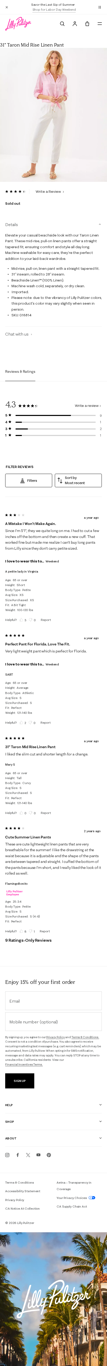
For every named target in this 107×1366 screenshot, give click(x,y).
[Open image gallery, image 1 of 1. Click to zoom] (53, 115)
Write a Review (49, 191)
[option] (53, 115)
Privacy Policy (55, 1037)
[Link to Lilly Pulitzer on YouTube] (38, 1155)
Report (46, 620)
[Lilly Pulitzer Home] (18, 23)
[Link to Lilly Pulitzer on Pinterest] (49, 1155)
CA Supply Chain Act (72, 1206)
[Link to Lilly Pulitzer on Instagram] (7, 1155)
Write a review (87, 405)
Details (11, 224)
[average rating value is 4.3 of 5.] (17, 191)
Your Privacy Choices (72, 1198)
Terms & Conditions (19, 1182)
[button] (99, 7)
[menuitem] (62, 23)
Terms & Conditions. (85, 1037)
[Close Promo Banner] (7, 7)
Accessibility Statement (22, 1191)
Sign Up (19, 1081)
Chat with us (17, 334)
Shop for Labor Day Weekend (54, 9)
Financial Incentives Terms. (24, 1064)
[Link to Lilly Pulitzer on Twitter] (28, 1155)
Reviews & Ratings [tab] (20, 371)
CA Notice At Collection (22, 1208)
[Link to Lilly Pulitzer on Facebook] (17, 1155)
